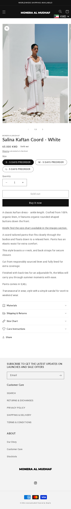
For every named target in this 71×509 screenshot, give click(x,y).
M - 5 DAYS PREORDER (51, 162)
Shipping (5, 151)
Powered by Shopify (44, 503)
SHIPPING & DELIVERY (19, 415)
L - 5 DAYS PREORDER (18, 169)
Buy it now (35, 202)
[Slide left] (28, 129)
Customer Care (15, 449)
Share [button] (9, 337)
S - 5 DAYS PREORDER (18, 162)
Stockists (12, 456)
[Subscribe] (60, 375)
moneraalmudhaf (31, 503)
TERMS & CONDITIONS (19, 422)
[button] (4, 12)
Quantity (6, 176)
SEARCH (11, 393)
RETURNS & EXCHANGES (20, 400)
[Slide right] (43, 129)
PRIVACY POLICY (16, 407)
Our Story (12, 442)
